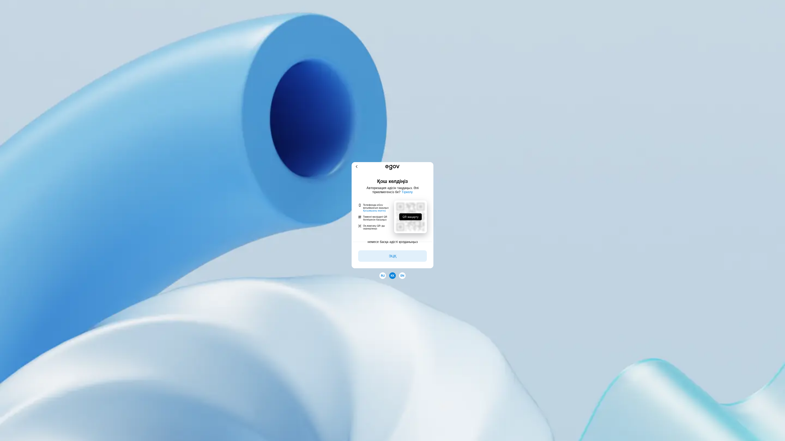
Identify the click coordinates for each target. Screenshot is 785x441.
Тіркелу (407, 192)
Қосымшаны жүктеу (374, 210)
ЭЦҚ (392, 256)
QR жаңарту (410, 216)
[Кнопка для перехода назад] (357, 167)
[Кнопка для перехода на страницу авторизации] (392, 167)
